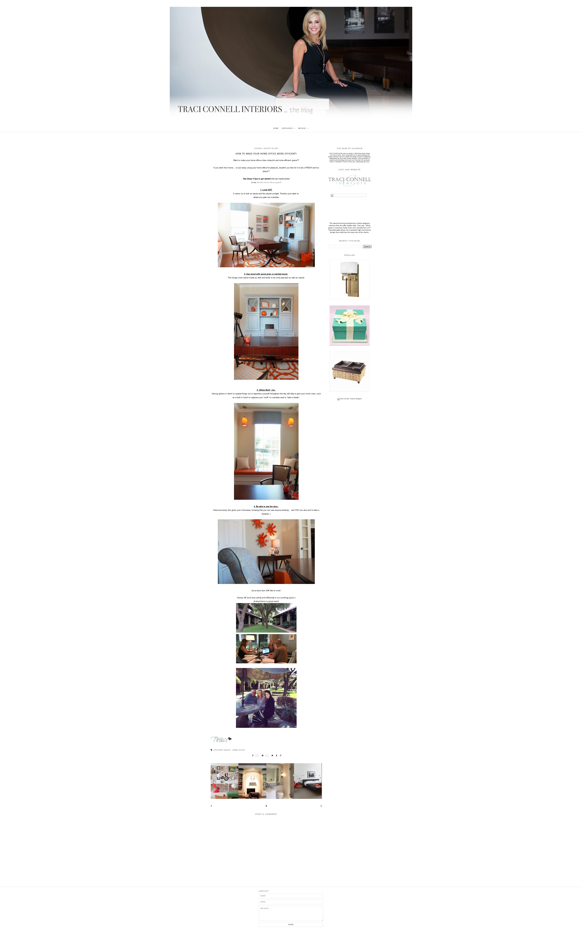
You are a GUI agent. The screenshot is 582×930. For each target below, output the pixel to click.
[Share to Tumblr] (275, 755)
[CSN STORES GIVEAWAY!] (349, 391)
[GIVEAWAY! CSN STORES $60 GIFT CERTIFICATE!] (349, 345)
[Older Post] (321, 806)
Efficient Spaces (222, 750)
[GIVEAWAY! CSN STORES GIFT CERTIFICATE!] (349, 299)
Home (276, 128)
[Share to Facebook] (252, 755)
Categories (287, 128)
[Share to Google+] (280, 755)
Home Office (238, 750)
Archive (302, 128)
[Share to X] (271, 755)
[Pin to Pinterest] (261, 755)
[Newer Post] (211, 806)
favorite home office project (269, 182)
